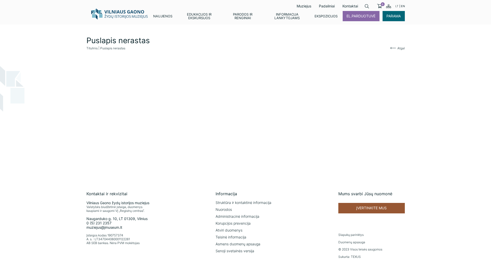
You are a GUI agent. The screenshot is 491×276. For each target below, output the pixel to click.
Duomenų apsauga (351, 242)
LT (396, 6)
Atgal (401, 48)
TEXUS (356, 257)
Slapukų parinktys (351, 235)
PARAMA (393, 16)
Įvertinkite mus (371, 208)
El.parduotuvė (361, 16)
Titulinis (92, 48)
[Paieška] (367, 6)
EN (403, 6)
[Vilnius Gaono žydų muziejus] (119, 14)
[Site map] (388, 6)
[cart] (379, 6)
